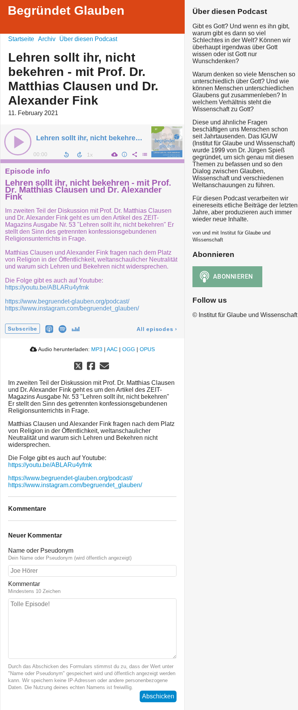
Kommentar (24, 584)
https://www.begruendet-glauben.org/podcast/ (67, 301)
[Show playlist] (144, 154)
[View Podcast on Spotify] (62, 328)
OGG (128, 349)
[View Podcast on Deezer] (76, 328)
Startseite (21, 39)
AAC (112, 349)
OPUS (147, 349)
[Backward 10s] (66, 155)
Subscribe (22, 329)
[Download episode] (114, 154)
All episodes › (157, 329)
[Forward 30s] (79, 155)
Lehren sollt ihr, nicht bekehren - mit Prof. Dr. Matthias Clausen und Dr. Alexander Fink (88, 189)
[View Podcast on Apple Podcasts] (49, 328)
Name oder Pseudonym (40, 550)
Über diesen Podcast (88, 39)
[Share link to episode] (134, 154)
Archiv (46, 39)
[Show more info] (124, 154)
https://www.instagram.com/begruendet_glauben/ (72, 308)
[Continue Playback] (17, 141)
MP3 (96, 349)
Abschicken (158, 696)
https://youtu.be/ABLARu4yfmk (47, 287)
